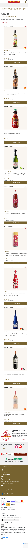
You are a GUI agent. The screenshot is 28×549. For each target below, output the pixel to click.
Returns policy (6, 474)
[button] (14, 22)
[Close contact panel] (2, 525)
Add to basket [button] (16, 62)
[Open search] (5, 1)
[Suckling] (15, 158)
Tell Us (23, 439)
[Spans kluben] (14, 1)
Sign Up (4, 448)
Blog (4, 486)
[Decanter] (15, 319)
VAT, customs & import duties (9, 476)
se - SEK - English (8, 493)
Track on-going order (8, 483)
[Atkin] (15, 359)
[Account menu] (22, 1)
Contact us (6, 469)
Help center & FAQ (7, 472)
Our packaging (6, 479)
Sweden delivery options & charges (11, 481)
